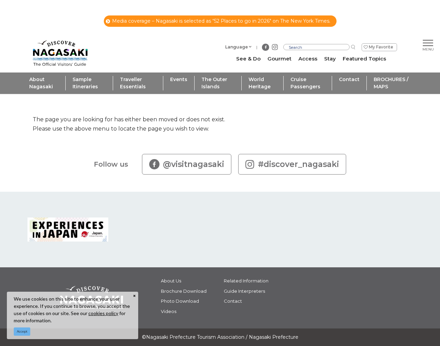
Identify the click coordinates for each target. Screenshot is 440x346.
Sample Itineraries (85, 83)
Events (178, 79)
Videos (168, 311)
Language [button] (236, 46)
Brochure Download (184, 291)
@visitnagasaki (193, 164)
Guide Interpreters (244, 291)
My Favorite (381, 46)
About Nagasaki (41, 83)
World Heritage (260, 83)
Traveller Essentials (133, 83)
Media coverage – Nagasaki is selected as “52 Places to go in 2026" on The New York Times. (221, 21)
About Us (171, 280)
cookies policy (103, 313)
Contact (349, 79)
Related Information (246, 280)
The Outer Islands (214, 83)
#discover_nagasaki (298, 164)
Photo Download (180, 301)
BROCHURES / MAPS (391, 83)
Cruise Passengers (305, 83)
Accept (22, 331)
